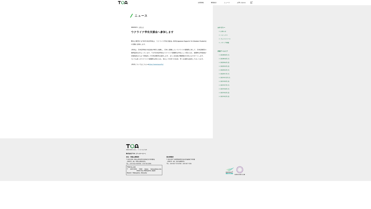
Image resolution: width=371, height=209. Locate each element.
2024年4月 (223, 59)
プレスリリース (225, 39)
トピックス (224, 35)
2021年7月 (223, 85)
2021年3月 (223, 93)
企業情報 (201, 2)
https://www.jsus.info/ (156, 64)
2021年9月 (223, 81)
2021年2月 (223, 96)
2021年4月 (223, 89)
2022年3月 (223, 66)
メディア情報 (224, 43)
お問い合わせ (241, 2)
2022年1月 (223, 74)
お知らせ (223, 31)
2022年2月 (223, 70)
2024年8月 (223, 55)
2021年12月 (224, 77)
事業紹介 (214, 2)
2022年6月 (223, 62)
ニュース (227, 2)
